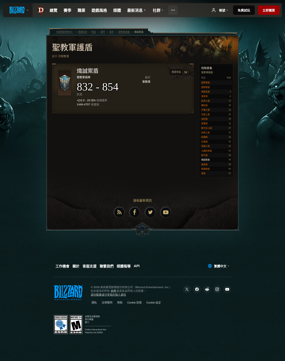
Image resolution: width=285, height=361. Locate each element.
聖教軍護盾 (72, 48)
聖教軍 (65, 56)
